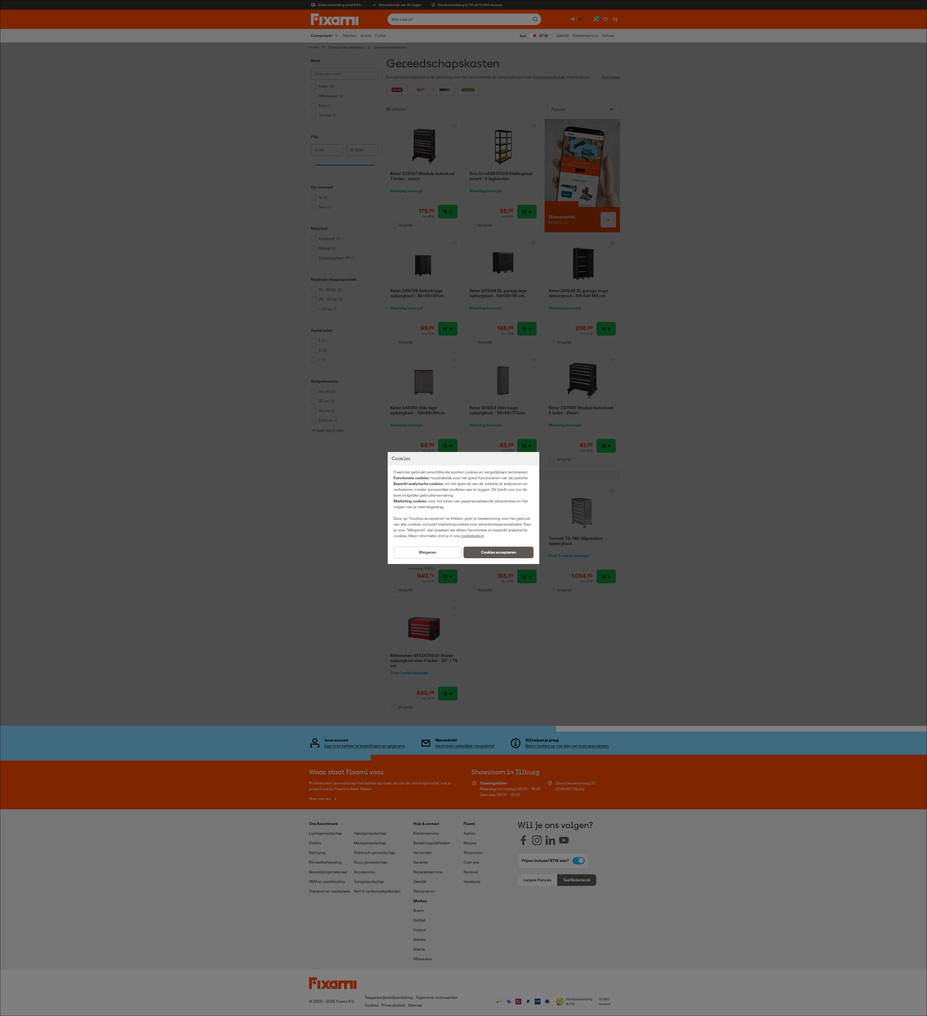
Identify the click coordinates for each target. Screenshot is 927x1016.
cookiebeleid (472, 536)
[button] (499, 552)
